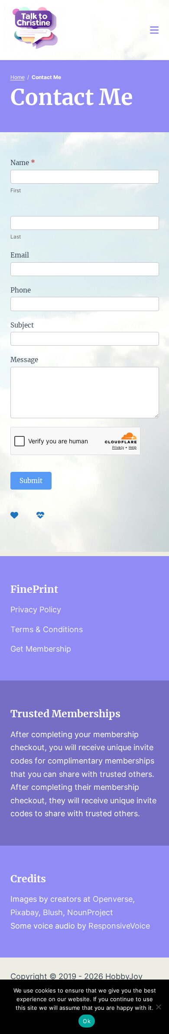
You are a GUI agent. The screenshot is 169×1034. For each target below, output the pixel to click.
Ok (87, 1021)
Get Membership (40, 648)
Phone (20, 290)
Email (19, 255)
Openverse (113, 899)
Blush (53, 912)
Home (17, 77)
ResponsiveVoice (119, 925)
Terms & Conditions (46, 629)
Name (22, 163)
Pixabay (24, 912)
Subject (22, 325)
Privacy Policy (35, 609)
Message (24, 360)
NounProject (90, 912)
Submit (31, 481)
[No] (158, 1006)
